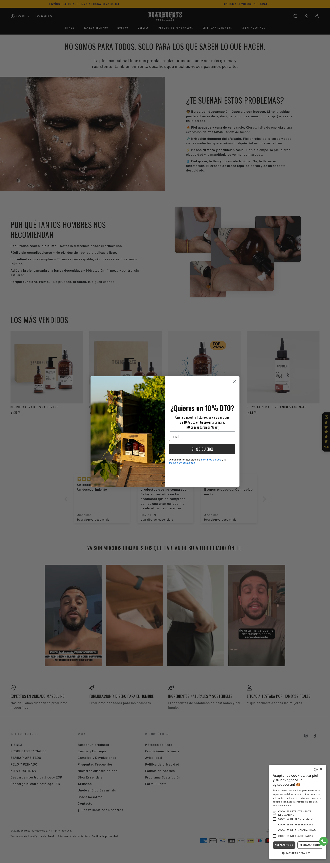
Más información (282, 805)
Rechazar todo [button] (310, 845)
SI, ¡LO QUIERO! (202, 449)
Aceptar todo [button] (284, 845)
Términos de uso (211, 459)
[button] (297, 853)
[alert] (297, 812)
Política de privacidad (182, 462)
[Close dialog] (234, 381)
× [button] (320, 769)
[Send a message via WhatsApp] (323, 841)
